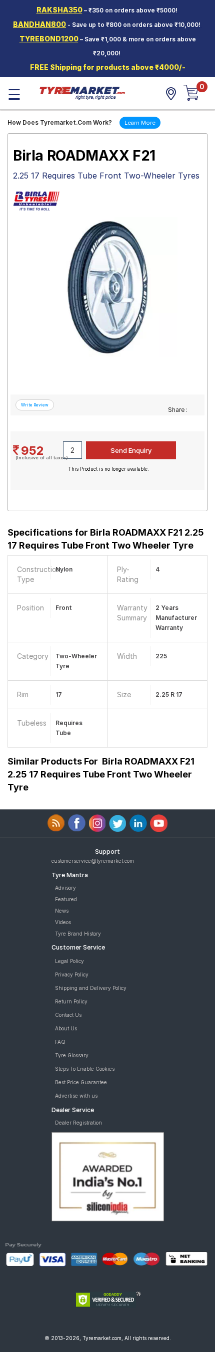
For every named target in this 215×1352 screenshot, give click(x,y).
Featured (66, 899)
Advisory (65, 888)
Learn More (140, 122)
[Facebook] (77, 823)
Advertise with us (76, 1096)
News (61, 911)
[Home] (82, 92)
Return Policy (71, 1001)
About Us (66, 1028)
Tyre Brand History (78, 934)
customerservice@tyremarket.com (93, 861)
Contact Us (68, 1015)
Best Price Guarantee (81, 1082)
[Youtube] (159, 823)
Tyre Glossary (71, 1055)
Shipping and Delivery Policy (90, 988)
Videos (63, 922)
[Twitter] (117, 823)
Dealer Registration (78, 1123)
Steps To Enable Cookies (84, 1069)
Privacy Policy (71, 974)
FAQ (60, 1042)
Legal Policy (69, 961)
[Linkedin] (138, 823)
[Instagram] (97, 823)
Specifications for (106, 539)
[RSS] (56, 823)
